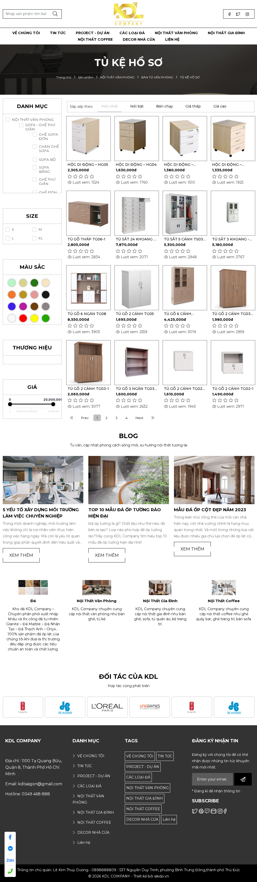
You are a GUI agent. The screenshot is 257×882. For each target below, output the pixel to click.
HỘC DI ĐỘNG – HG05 (88, 164)
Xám (45, 306)
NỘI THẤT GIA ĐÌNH (144, 798)
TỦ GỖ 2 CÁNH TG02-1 (232, 388)
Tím (23, 306)
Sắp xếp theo (81, 106)
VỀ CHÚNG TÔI (139, 756)
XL (40, 238)
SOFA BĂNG (44, 169)
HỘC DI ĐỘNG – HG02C (178, 164)
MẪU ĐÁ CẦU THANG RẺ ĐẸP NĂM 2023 (212, 512)
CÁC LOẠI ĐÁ (138, 777)
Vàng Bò (23, 294)
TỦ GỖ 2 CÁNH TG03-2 (232, 314)
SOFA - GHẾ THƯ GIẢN (40, 127)
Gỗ (23, 283)
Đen (45, 294)
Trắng (12, 318)
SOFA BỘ (47, 160)
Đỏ (23, 318)
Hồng (34, 294)
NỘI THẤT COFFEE (143, 809)
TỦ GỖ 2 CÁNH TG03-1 (88, 388)
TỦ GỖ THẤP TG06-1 (86, 239)
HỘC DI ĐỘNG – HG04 (136, 164)
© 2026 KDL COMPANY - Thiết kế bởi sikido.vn (128, 876)
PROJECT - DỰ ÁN (142, 766)
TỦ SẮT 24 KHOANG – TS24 (135, 239)
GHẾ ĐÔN (48, 192)
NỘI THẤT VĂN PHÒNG (33, 120)
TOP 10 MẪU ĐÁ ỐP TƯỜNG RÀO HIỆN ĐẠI (39, 512)
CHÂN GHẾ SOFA (49, 148)
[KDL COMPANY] (128, 13)
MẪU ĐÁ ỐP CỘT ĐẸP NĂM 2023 (124, 509)
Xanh (45, 318)
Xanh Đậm (34, 283)
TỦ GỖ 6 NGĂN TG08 (87, 314)
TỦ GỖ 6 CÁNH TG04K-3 (177, 314)
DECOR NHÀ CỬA (142, 819)
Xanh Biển (12, 306)
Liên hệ (169, 819)
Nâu (34, 306)
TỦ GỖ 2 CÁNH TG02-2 (184, 388)
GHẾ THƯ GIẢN (47, 181)
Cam (12, 294)
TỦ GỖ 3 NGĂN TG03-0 (136, 388)
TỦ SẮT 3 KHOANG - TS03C (230, 239)
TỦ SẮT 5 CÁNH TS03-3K (184, 239)
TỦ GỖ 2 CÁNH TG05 (135, 314)
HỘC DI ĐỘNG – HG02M (226, 164)
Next (139, 418)
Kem (45, 283)
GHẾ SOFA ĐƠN (48, 136)
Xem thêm (21, 555)
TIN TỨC (165, 756)
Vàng (34, 318)
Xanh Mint (12, 283)
